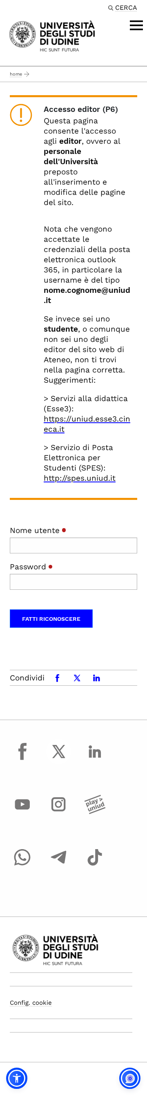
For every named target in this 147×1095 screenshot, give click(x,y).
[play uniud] (94, 812)
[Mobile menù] (136, 25)
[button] (16, 1078)
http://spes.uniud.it (80, 478)
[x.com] (58, 759)
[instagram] (58, 812)
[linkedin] (94, 759)
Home (16, 74)
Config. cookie (31, 1002)
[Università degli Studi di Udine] (52, 35)
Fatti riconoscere (51, 619)
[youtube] (22, 812)
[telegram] (58, 865)
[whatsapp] (22, 865)
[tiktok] (94, 865)
